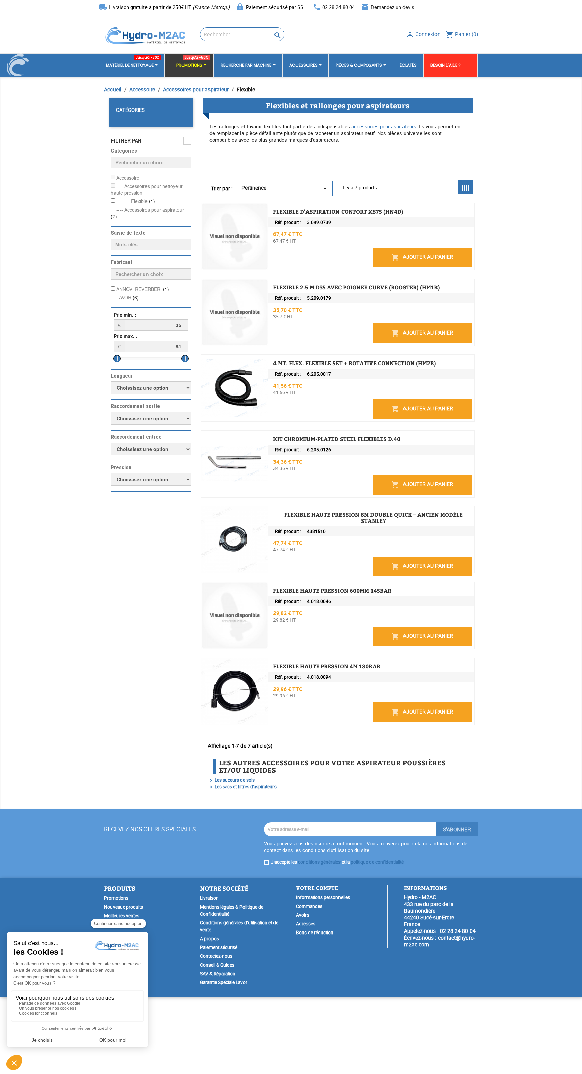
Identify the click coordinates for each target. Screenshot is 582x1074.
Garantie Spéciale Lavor (223, 982)
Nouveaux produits (123, 907)
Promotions (116, 898)
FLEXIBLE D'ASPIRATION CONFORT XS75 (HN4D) (338, 212)
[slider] (117, 358)
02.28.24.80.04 (338, 7)
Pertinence (285, 188)
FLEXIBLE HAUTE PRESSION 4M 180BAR (326, 666)
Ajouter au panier (422, 257)
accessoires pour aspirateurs (383, 126)
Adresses (305, 924)
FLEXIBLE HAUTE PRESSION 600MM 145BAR (332, 591)
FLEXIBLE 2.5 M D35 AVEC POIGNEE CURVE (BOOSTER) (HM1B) (356, 287)
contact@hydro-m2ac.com (439, 941)
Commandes (309, 906)
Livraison (209, 898)
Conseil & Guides (217, 965)
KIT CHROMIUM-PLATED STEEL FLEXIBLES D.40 (336, 439)
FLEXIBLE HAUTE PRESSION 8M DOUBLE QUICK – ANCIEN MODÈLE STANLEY (373, 518)
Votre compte (317, 887)
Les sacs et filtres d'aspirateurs (246, 787)
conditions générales (319, 862)
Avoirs (302, 915)
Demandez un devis (392, 7)
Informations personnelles (323, 897)
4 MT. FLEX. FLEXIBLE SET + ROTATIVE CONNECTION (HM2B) (354, 363)
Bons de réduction (314, 932)
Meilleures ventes (121, 916)
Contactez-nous (216, 956)
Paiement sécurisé (218, 947)
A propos (209, 939)
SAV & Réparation (217, 974)
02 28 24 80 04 (458, 931)
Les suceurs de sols (235, 780)
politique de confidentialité (377, 862)
